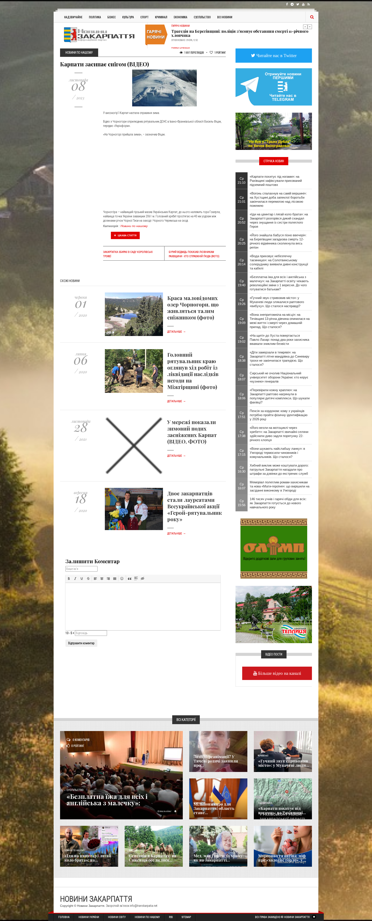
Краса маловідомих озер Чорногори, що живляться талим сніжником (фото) (193, 307)
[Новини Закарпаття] (102, 35)
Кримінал (161, 17)
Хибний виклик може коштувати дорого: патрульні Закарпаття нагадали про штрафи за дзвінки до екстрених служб (279, 469)
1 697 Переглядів (194, 52)
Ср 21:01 (241, 199)
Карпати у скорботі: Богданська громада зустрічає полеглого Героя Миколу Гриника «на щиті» (236, 32)
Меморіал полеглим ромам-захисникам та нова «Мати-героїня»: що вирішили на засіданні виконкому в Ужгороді (279, 486)
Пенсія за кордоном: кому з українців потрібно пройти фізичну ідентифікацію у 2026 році (278, 415)
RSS (171, 917)
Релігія (197, 850)
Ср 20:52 (241, 220)
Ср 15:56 (241, 503)
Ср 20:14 (241, 262)
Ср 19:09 (241, 321)
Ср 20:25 (241, 241)
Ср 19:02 (241, 339)
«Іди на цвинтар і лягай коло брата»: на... (87, 858)
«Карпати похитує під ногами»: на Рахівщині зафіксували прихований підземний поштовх (276, 181)
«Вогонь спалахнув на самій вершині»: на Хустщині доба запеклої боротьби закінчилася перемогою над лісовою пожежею (278, 199)
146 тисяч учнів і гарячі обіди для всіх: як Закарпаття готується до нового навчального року (278, 503)
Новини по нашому (134, 226)
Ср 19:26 (241, 302)
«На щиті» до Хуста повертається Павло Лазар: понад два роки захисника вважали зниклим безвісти (279, 339)
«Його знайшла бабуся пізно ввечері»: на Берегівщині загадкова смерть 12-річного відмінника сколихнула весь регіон (278, 241)
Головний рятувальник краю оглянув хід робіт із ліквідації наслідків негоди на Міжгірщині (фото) (193, 370)
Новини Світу (117, 917)
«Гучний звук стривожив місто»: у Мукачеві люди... (283, 763)
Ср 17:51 (241, 415)
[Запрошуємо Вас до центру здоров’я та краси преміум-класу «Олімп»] (273, 548)
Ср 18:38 (241, 358)
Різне (261, 850)
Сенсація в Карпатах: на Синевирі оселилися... (152, 858)
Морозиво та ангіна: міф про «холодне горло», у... (282, 858)
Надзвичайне (73, 17)
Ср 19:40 (241, 283)
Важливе (133, 850)
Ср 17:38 (241, 434)
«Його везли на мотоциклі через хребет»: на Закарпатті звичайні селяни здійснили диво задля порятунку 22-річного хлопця (279, 434)
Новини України (89, 917)
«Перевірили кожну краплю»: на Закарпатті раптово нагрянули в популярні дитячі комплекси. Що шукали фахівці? (280, 396)
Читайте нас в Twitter (276, 55)
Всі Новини (224, 17)
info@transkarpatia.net (143, 905)
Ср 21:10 (241, 180)
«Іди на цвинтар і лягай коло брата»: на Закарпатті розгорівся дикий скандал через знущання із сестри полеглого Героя (279, 220)
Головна (64, 917)
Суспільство (202, 17)
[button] (69, 578)
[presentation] (69, 578)
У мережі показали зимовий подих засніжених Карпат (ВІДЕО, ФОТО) (192, 431)
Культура (128, 17)
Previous (305, 27)
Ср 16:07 (241, 486)
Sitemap (186, 917)
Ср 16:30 (241, 469)
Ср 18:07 (241, 377)
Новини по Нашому (147, 917)
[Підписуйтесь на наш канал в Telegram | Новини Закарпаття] (274, 86)
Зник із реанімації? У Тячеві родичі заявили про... (216, 761)
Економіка (180, 17)
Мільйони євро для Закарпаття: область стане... (214, 808)
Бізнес (111, 17)
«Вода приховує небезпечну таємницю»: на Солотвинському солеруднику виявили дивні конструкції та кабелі (279, 262)
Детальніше (176, 331)
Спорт (144, 17)
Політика (95, 17)
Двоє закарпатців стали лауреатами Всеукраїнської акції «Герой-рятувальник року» (194, 506)
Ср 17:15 (241, 452)
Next (310, 27)
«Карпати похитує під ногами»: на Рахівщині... (282, 810)
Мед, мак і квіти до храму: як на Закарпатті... (219, 858)
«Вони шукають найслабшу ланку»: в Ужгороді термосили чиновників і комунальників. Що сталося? (277, 453)
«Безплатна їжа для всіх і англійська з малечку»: (107, 799)
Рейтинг (220, 52)
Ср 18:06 (241, 396)
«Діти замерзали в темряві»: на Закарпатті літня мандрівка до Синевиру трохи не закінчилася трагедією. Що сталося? (279, 358)
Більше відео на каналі (279, 673)
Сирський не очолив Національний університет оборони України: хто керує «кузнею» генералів (279, 377)
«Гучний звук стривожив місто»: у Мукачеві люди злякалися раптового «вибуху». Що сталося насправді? (277, 302)
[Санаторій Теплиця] (274, 614)
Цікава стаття (126, 235)
